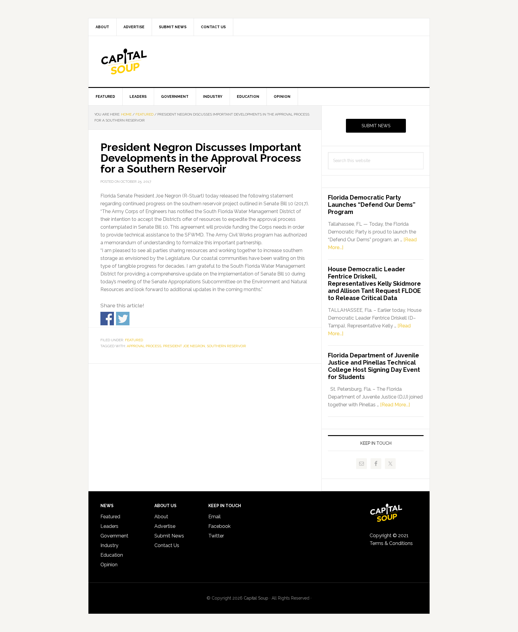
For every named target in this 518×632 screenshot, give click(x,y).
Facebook (219, 526)
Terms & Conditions (391, 543)
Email (214, 516)
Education (111, 555)
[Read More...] (395, 405)
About (161, 516)
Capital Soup (139, 61)
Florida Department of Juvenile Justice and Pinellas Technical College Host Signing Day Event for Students (374, 366)
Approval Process (144, 346)
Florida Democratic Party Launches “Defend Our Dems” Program (371, 204)
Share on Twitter (123, 318)
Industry (109, 545)
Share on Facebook (107, 318)
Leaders (109, 526)
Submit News (376, 125)
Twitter (216, 536)
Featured (134, 340)
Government (114, 536)
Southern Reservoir (226, 346)
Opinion (109, 564)
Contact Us (166, 545)
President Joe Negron (184, 346)
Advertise (164, 526)
